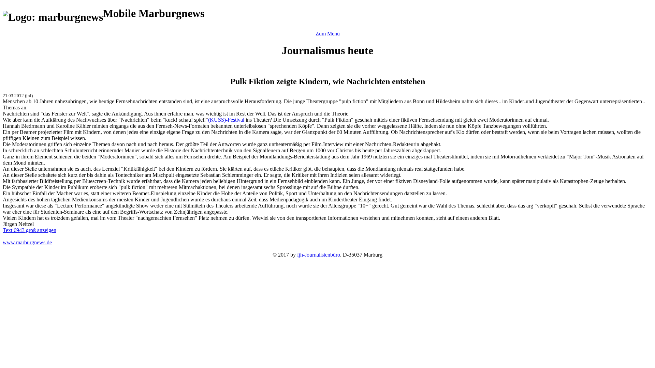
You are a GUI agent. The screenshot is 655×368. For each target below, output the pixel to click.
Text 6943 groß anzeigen (29, 230)
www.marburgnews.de (27, 242)
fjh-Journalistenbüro (318, 255)
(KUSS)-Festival (226, 120)
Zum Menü (328, 33)
